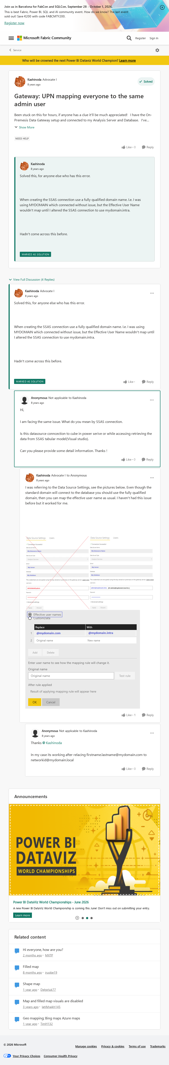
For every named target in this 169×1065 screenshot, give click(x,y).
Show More (26, 127)
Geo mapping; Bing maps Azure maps (51, 1018)
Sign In (154, 38)
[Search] (129, 38)
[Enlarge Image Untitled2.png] (82, 659)
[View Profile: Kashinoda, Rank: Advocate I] (19, 81)
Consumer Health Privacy (60, 1056)
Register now (14, 22)
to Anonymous (77, 475)
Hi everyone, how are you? (43, 949)
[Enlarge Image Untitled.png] (90, 573)
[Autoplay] (77, 918)
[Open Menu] (157, 50)
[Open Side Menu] (11, 38)
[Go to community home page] (44, 38)
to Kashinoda (77, 398)
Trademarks (157, 1046)
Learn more (127, 60)
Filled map (31, 966)
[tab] (82, 918)
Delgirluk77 (48, 989)
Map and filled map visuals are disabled (53, 1001)
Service (17, 50)
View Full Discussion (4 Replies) (34, 279)
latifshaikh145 (51, 1007)
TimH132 (46, 1024)
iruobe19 (51, 972)
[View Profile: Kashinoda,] (24, 166)
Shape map (31, 984)
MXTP (49, 955)
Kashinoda (34, 79)
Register (140, 38)
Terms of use (137, 1046)
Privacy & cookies (112, 1046)
